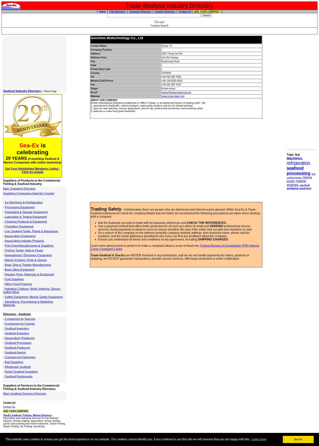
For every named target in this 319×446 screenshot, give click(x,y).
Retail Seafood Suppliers (21, 371)
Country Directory (165, 11)
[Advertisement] (159, 29)
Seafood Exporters (17, 333)
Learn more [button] (258, 439)
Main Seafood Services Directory (24, 393)
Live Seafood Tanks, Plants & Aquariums (31, 231)
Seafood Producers (17, 347)
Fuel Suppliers (14, 279)
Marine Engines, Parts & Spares (26, 260)
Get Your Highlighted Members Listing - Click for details (32, 170)
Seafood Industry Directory (22, 91)
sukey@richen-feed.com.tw (176, 92)
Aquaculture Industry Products (24, 240)
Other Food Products (18, 284)
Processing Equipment (20, 207)
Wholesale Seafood (18, 366)
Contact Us (185, 11)
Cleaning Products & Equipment (26, 221)
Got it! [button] (298, 439)
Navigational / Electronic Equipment (28, 255)
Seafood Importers (17, 328)
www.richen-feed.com (173, 96)
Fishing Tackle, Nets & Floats (24, 250)
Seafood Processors (18, 343)
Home (102, 11)
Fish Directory (117, 11)
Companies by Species (20, 319)
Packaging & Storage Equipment (26, 212)
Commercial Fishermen (20, 357)
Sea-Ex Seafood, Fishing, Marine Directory (27, 415)
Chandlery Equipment (19, 226)
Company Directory (140, 11)
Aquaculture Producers (20, 338)
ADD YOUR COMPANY (206, 11)
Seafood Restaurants (18, 376)
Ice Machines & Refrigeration (24, 202)
